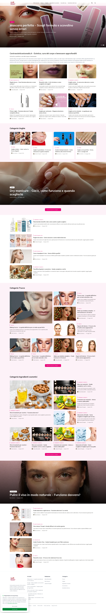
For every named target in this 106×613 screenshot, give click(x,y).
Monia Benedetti (13, 36)
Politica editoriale (47, 605)
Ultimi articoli (36, 3)
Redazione (47, 576)
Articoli (29, 576)
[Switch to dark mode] (95, 3)
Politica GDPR (39, 605)
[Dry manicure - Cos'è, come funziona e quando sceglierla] (53, 183)
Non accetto (14, 606)
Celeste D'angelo (13, 197)
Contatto (34, 605)
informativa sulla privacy (12, 603)
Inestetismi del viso (72, 3)
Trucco (42, 3)
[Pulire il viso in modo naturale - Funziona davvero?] (53, 482)
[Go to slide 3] (103, 45)
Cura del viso (63, 3)
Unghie (46, 3)
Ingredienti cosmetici (54, 3)
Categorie (65, 576)
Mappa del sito (54, 605)
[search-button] (92, 3)
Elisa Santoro (12, 497)
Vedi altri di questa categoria (52, 209)
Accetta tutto (14, 609)
